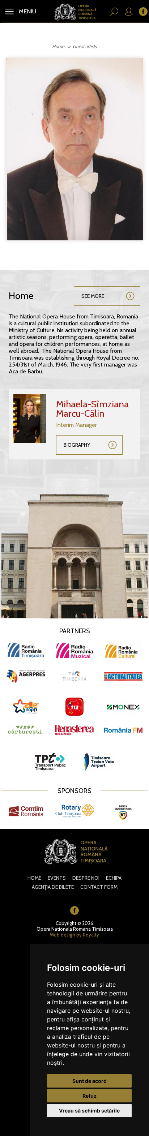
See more (92, 296)
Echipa (114, 878)
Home (58, 46)
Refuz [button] (89, 1096)
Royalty (91, 935)
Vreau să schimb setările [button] (89, 1110)
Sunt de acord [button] (89, 1081)
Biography (77, 445)
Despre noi (85, 878)
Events (57, 878)
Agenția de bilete (53, 887)
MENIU (26, 11)
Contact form (99, 887)
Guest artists (85, 46)
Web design (62, 935)
